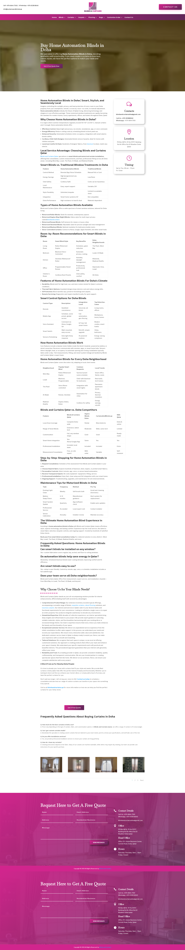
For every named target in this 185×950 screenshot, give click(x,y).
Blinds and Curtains (105, 868)
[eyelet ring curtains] (106, 772)
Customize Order (113, 17)
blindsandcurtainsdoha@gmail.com (128, 114)
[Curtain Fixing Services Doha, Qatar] (51, 772)
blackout (90, 144)
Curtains (71, 17)
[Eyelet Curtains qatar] (79, 772)
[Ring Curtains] (133, 772)
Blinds (61, 17)
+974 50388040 (127, 118)
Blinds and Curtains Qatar (49, 156)
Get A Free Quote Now (51, 66)
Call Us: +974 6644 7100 (126, 814)
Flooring (91, 17)
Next (142, 780)
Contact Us (170, 7)
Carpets (81, 17)
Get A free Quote (74, 708)
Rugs (101, 17)
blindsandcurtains (53, 219)
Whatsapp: (122, 816)
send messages (99, 842)
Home (54, 17)
